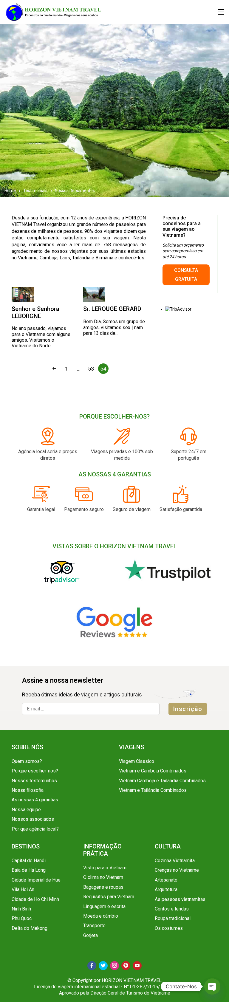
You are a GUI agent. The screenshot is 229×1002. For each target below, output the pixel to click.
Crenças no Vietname (177, 870)
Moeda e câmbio (100, 916)
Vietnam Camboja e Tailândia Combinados (162, 780)
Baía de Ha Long (29, 870)
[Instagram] (114, 965)
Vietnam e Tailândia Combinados (153, 790)
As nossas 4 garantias (35, 800)
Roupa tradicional (173, 918)
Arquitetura (166, 889)
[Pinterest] (125, 965)
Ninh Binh (21, 909)
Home (10, 190)
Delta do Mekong (29, 928)
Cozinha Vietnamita (175, 860)
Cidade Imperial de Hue (36, 880)
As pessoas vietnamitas (180, 899)
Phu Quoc (22, 918)
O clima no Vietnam (103, 877)
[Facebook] (91, 965)
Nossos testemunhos (34, 780)
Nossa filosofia (28, 790)
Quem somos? (27, 761)
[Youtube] (137, 965)
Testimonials (35, 190)
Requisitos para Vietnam (108, 896)
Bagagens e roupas (103, 887)
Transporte (94, 925)
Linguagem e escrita (104, 906)
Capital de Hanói (29, 860)
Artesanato (166, 880)
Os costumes (169, 928)
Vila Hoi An (23, 889)
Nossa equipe (26, 809)
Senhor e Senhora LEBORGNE (35, 312)
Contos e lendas (172, 909)
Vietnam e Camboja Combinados (152, 771)
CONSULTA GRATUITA (186, 274)
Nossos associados (33, 819)
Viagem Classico (136, 761)
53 (91, 369)
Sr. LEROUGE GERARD (112, 308)
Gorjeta (90, 935)
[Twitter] (103, 965)
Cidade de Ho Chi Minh (35, 899)
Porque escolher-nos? (35, 771)
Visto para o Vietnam (104, 868)
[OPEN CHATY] (212, 986)
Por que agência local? (35, 829)
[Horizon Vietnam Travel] (56, 12)
